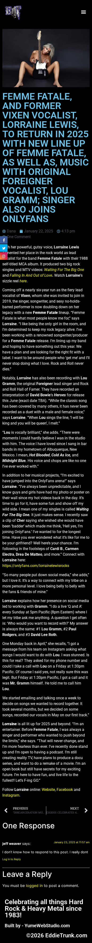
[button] (83, 12)
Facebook (65, 789)
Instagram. (11, 795)
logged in (34, 885)
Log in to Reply (11, 859)
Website (48, 789)
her (22, 281)
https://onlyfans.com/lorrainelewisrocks (35, 565)
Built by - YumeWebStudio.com (37, 925)
